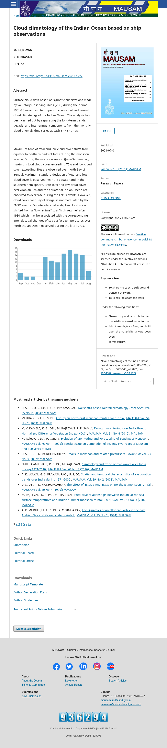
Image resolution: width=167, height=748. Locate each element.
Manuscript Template (28, 584)
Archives (31, 15)
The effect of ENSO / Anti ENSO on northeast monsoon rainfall (109, 484)
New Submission (31, 695)
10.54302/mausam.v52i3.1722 (118, 373)
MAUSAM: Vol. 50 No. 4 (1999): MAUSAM (49, 490)
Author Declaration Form (30, 592)
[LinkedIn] (83, 669)
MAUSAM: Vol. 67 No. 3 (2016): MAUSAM (75, 469)
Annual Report (73, 684)
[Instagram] (96, 669)
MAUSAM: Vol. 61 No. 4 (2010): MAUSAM (116, 433)
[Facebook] (56, 669)
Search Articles (118, 680)
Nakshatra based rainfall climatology (103, 408)
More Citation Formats (117, 381)
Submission (21, 545)
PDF (109, 131)
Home (17, 15)
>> (29, 524)
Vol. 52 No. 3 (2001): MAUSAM (59, 15)
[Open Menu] (13, 4)
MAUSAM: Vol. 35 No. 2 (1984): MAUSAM (104, 515)
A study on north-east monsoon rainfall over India (90, 418)
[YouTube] (110, 669)
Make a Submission (29, 628)
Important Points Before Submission (39, 609)
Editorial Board (23, 553)
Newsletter (71, 680)
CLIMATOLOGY (111, 198)
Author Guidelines (26, 600)
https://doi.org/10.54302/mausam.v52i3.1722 (51, 76)
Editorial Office (23, 561)
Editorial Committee (33, 684)
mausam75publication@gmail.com (121, 704)
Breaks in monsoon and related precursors (96, 454)
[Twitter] (69, 669)
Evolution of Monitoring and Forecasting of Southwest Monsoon (104, 438)
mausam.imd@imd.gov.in (116, 700)
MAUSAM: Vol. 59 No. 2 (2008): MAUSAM (100, 479)
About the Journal (32, 680)
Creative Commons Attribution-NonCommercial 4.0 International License (126, 239)
